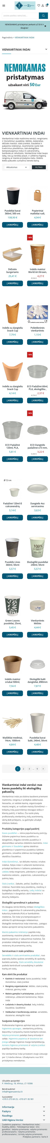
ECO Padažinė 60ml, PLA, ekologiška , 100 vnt (37, 388)
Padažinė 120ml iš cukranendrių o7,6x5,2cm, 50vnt (12, 505)
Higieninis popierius (18, 1038)
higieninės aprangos (11, 1028)
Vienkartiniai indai (30, 1124)
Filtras (38, 167)
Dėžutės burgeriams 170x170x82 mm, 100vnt (12, 270)
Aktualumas (17, 167)
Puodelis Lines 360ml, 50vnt (12, 563)
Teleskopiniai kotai (25, 1126)
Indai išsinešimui (10, 861)
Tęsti (43, 769)
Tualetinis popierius (11, 1124)
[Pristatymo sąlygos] (25, 92)
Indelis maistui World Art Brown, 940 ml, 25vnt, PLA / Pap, (37, 270)
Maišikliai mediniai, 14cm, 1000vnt (12, 739)
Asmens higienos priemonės (15, 1045)
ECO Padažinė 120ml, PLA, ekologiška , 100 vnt (12, 446)
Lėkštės (5, 871)
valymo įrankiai (38, 1045)
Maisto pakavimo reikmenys (15, 932)
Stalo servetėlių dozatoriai (31, 962)
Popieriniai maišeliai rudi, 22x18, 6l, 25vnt (37, 212)
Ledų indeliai (36, 890)
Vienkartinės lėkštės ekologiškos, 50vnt (37, 622)
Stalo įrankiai (8, 883)
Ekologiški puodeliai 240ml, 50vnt (37, 563)
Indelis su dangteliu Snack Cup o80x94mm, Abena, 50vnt (12, 388)
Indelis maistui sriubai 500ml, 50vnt (12, 680)
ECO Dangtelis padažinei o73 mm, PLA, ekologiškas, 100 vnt (38, 446)
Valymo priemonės (10, 1035)
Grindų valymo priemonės (30, 1134)
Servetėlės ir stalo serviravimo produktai (21, 955)
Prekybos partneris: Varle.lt (35, 1136)
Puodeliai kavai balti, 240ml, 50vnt (37, 739)
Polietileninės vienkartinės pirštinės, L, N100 (37, 329)
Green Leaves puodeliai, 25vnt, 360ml (12, 622)
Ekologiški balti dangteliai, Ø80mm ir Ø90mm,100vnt (38, 680)
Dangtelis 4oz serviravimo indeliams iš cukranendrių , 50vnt (37, 505)
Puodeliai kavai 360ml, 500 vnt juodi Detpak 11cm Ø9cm (12, 212)
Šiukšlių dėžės (8, 1126)
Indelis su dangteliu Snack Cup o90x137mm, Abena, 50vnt (12, 329)
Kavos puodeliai (9, 833)
